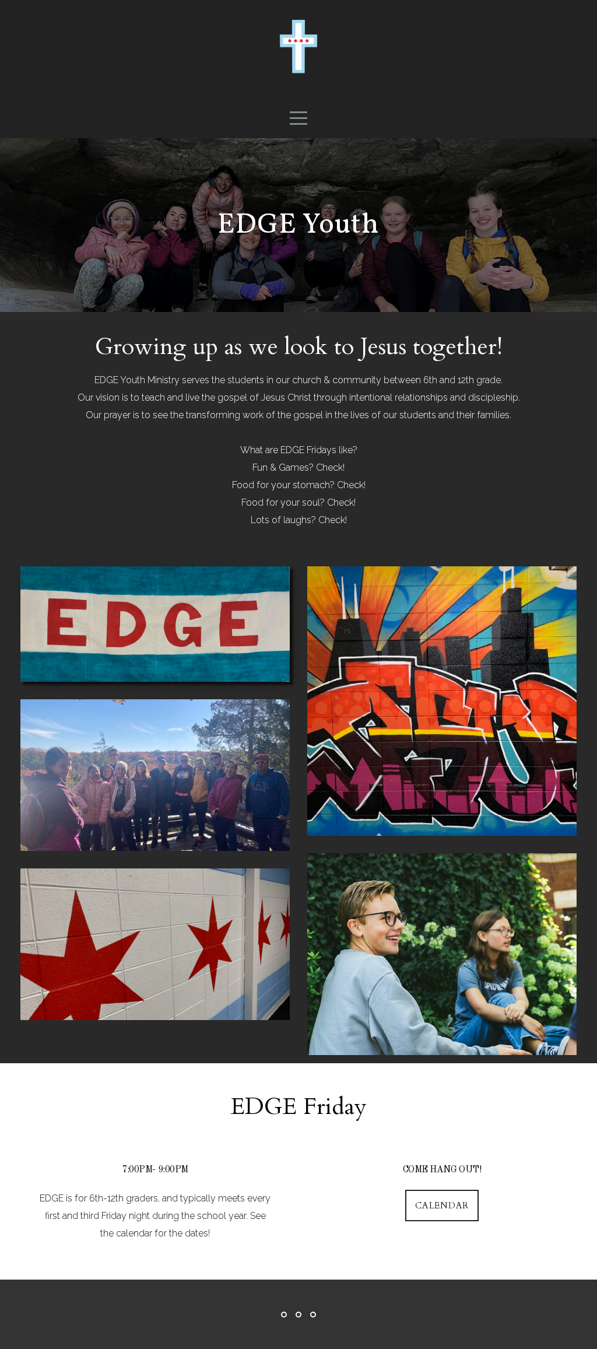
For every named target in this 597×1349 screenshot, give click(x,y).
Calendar (442, 1205)
